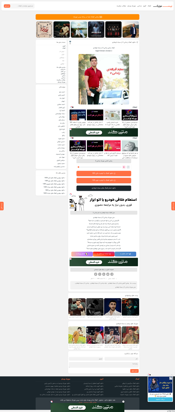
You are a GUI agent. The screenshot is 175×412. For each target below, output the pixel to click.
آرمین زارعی (61, 95)
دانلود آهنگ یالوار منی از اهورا (131, 389)
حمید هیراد (61, 139)
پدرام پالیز (62, 120)
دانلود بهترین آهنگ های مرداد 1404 (54, 187)
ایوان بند (62, 98)
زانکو (63, 135)
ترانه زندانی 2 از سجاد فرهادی (98, 283)
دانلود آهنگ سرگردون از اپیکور (130, 383)
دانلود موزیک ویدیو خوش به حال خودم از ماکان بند (55, 395)
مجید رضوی (61, 163)
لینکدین (103, 274)
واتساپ (99, 274)
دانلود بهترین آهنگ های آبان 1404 (54, 178)
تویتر (107, 274)
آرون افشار (62, 108)
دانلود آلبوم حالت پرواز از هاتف (94, 386)
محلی (109, 279)
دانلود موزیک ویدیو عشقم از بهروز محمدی (57, 386)
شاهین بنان (61, 126)
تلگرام (95, 274)
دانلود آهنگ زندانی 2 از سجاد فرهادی (124, 42)
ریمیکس (62, 58)
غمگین (62, 64)
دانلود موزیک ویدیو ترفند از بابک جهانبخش (57, 389)
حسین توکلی (61, 142)
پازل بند (62, 123)
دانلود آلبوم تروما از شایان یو (95, 392)
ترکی (63, 55)
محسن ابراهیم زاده (59, 167)
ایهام (63, 101)
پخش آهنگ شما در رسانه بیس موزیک (86, 17)
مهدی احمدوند (60, 154)
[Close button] (172, 375)
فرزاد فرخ (62, 129)
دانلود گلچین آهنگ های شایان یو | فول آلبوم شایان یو (87, 395)
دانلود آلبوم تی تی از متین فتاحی (93, 389)
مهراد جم (62, 157)
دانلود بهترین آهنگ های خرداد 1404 (54, 193)
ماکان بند (62, 151)
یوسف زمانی (61, 148)
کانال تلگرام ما (124, 254)
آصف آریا (62, 111)
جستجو (7, 6)
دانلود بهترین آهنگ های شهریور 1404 (54, 184)
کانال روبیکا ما (80, 254)
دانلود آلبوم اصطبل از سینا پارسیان (93, 383)
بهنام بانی (62, 117)
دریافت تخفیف (160, 399)
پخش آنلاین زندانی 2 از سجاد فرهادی (118, 283)
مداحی (139, 6)
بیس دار (61, 51)
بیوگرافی (63, 74)
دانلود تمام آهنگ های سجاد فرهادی (104, 188)
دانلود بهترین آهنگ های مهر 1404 (55, 181)
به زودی (63, 69)
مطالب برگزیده (121, 6)
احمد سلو (62, 92)
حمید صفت (61, 145)
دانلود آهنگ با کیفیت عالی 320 (102, 173)
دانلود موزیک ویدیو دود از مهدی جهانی (58, 392)
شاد (63, 61)
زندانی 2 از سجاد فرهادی (82, 283)
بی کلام (63, 71)
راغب (63, 132)
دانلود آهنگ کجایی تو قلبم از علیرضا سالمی (127, 386)
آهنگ (149, 6)
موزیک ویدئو (132, 6)
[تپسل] (71, 129)
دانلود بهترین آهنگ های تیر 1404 (55, 190)
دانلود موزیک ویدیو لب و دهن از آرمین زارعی (57, 383)
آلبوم (144, 6)
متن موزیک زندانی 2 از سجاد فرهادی (125, 287)
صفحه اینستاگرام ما (103, 254)
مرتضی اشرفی (61, 160)
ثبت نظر (134, 371)
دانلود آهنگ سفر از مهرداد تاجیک (129, 395)
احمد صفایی (61, 104)
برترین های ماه (61, 67)
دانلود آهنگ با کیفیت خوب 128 (102, 180)
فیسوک (111, 274)
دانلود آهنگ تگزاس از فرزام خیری (130, 392)
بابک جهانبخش (60, 114)
